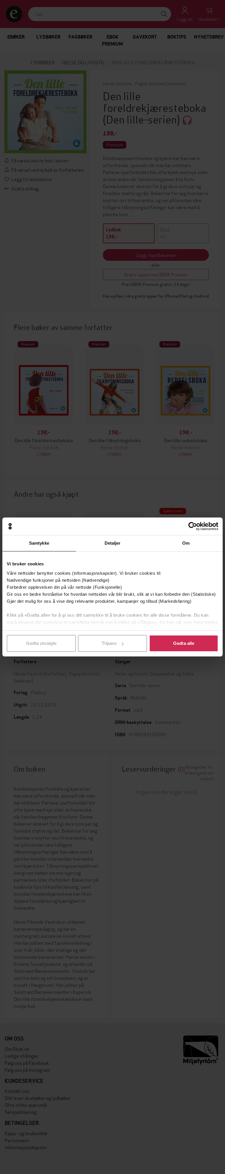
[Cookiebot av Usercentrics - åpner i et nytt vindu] (192, 526)
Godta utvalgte (41, 643)
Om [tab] (186, 543)
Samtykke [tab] (39, 543)
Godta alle (183, 643)
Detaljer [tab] (113, 543)
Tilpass (109, 643)
